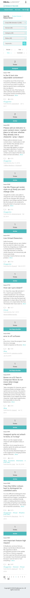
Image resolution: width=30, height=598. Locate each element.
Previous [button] (2, 9)
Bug (5, 351)
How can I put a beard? (12, 288)
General (16, 567)
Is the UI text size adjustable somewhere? (13, 76)
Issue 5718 (6, 285)
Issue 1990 (6, 73)
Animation (20, 461)
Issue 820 (6, 125)
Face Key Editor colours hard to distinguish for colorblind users (13, 488)
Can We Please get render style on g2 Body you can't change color (14, 189)
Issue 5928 (6, 184)
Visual (6, 310)
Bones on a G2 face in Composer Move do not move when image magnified (13, 380)
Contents (12, 461)
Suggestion (7, 102)
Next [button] (27, 9)
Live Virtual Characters (12, 238)
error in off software (11, 336)
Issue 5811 (6, 235)
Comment (20, 53)
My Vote (24, 9)
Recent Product (8, 9)
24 (5, 579)
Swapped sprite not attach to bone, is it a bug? (14, 435)
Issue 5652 (6, 333)
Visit (20, 49)
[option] (8, 10)
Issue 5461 (6, 538)
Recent (8, 49)
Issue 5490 (6, 483)
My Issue (17, 9)
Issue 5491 (6, 432)
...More (16, 95)
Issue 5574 (6, 375)
